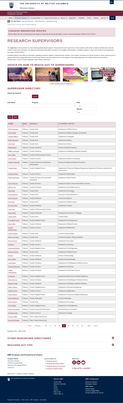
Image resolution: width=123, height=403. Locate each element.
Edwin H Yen (12, 187)
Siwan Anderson (13, 194)
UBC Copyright (34, 399)
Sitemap (19, 373)
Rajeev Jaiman (12, 287)
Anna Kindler (12, 213)
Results (79, 109)
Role (78, 102)
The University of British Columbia (11, 5)
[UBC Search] (112, 2)
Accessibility (43, 399)
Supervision (72, 18)
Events (56, 388)
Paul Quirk (11, 202)
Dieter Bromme (12, 280)
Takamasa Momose (14, 266)
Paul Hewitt (11, 191)
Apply (112, 18)
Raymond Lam (12, 241)
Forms (89, 18)
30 (64, 325)
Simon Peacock (13, 183)
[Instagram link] (74, 362)
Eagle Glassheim (13, 140)
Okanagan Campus (91, 384)
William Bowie (12, 147)
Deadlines (82, 18)
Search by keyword (14, 93)
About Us (103, 18)
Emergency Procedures (13, 399)
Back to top (10, 373)
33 (78, 325)
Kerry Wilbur (12, 155)
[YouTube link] (83, 362)
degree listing (77, 57)
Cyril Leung (11, 276)
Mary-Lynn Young (13, 237)
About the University (60, 384)
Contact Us (10, 367)
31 (69, 325)
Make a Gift (57, 392)
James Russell (12, 198)
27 (51, 325)
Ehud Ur (10, 255)
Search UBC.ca (58, 394)
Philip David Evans (13, 177)
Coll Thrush (11, 144)
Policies (96, 18)
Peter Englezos (12, 294)
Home (10, 18)
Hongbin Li (11, 244)
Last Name (11, 102)
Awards (63, 18)
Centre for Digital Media (92, 391)
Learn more (19, 52)
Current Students (35, 18)
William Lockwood (13, 151)
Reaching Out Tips (51, 21)
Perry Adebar (12, 305)
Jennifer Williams (13, 136)
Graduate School (11, 24)
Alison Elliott (11, 224)
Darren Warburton (13, 298)
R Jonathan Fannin (13, 220)
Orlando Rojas (12, 168)
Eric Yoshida (12, 259)
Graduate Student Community (56, 366)
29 (60, 325)
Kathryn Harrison (13, 252)
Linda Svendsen (13, 233)
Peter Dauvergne (13, 129)
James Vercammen (14, 309)
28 (55, 325)
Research (31, 373)
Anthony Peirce (12, 291)
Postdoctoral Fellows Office (55, 363)
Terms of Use (25, 399)
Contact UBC (58, 382)
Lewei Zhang (12, 263)
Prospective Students (21, 18)
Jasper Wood (12, 216)
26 (46, 325)
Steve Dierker (12, 158)
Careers (56, 390)
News (55, 386)
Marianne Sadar (13, 283)
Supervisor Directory (27, 21)
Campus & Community (50, 18)
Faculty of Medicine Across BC (94, 392)
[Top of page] (9, 21)
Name (10, 123)
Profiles (25, 373)
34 (82, 325)
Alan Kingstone (12, 302)
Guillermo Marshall (13, 162)
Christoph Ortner (13, 174)
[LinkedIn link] (79, 362)
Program (35, 102)
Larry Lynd (11, 209)
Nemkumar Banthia (14, 248)
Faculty (33, 123)
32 (73, 325)
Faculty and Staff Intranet (54, 368)
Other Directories (40, 21)
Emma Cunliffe (12, 316)
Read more (91, 34)
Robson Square (90, 389)
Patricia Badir (12, 133)
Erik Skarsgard (12, 205)
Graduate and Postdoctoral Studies (61, 355)
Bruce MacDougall (13, 320)
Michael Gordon (13, 313)
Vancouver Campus (91, 382)
